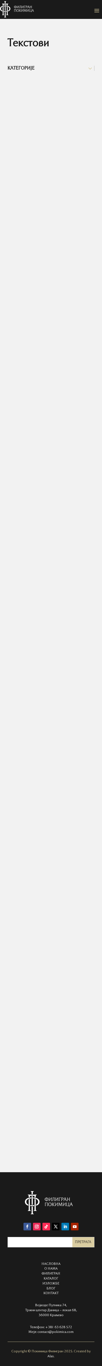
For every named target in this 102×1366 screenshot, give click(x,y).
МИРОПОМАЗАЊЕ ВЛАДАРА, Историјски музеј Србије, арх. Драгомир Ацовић (45, 539)
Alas (50, 1356)
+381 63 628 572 (58, 1327)
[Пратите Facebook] (27, 1226)
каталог (51, 1278)
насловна (51, 1264)
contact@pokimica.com (55, 1332)
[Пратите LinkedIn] (65, 1226)
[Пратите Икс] (56, 1226)
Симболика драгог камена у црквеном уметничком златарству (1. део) (48, 365)
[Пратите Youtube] (75, 1226)
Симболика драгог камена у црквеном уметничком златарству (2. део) (48, 860)
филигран (51, 1273)
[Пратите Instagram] (37, 1226)
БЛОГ (50, 1288)
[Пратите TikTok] (46, 1226)
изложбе (51, 1283)
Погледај (20, 169)
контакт (51, 1293)
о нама (51, 1268)
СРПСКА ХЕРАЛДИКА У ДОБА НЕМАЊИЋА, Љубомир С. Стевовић (44, 675)
